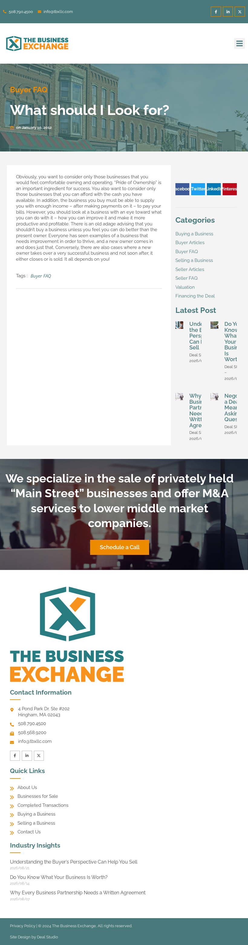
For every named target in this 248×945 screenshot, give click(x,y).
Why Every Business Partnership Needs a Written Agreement (77, 893)
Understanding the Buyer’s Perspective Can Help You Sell (73, 862)
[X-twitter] (240, 12)
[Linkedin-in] (228, 12)
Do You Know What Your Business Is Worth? (235, 341)
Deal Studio (47, 937)
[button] (239, 43)
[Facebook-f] (216, 12)
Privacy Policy (22, 926)
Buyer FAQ (28, 89)
